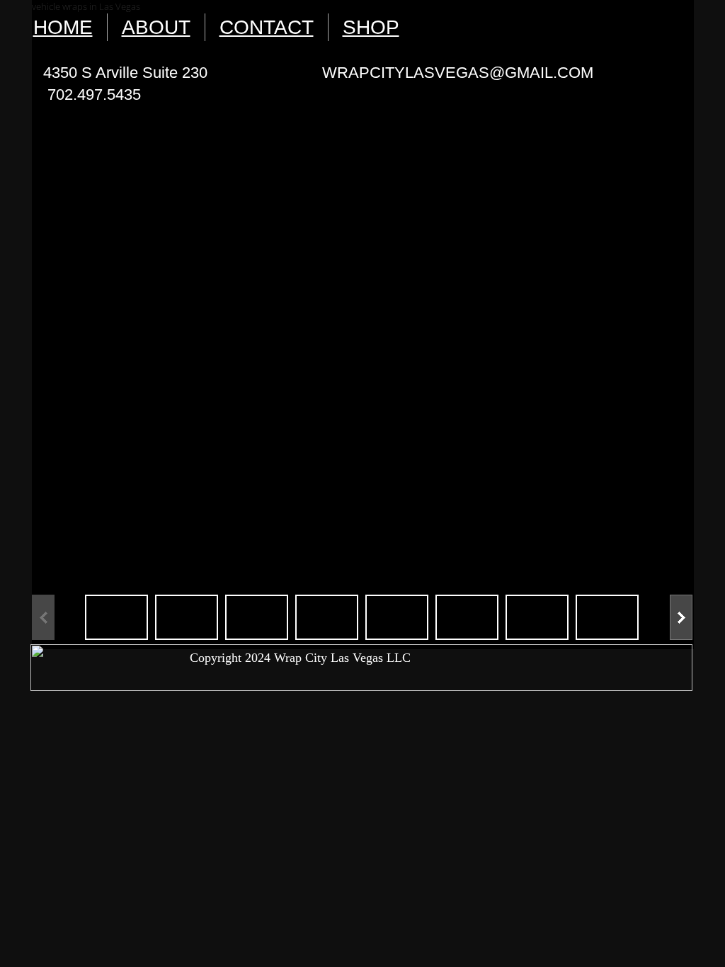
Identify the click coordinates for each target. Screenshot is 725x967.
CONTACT (266, 27)
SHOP (371, 27)
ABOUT (156, 27)
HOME (63, 27)
